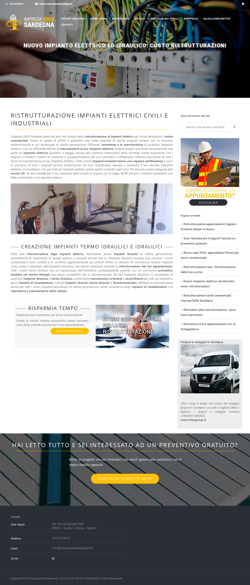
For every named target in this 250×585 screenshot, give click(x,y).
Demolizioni (98, 18)
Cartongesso (121, 18)
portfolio (191, 18)
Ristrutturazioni (73, 18)
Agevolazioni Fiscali (164, 18)
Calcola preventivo (216, 18)
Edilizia (140, 18)
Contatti (67, 24)
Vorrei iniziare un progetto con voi (125, 478)
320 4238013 (16, 3)
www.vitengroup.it (193, 420)
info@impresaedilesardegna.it (55, 3)
